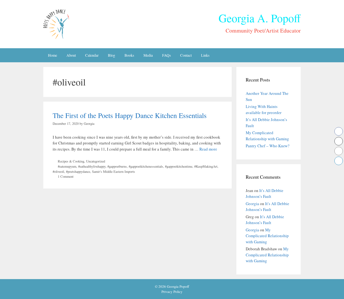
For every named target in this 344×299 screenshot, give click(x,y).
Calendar (92, 55)
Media (148, 55)
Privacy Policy (172, 291)
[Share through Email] (338, 151)
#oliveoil (58, 171)
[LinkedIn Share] (338, 161)
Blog (111, 55)
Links (205, 55)
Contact (186, 55)
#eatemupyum (67, 166)
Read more (208, 149)
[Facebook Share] (338, 131)
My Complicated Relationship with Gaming (267, 235)
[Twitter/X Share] (338, 141)
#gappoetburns (117, 166)
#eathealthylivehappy (92, 166)
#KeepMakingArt (205, 166)
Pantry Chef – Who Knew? (267, 145)
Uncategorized (95, 161)
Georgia (252, 203)
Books (129, 55)
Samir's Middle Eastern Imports (113, 171)
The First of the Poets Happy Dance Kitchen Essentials (130, 115)
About (71, 55)
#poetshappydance (78, 171)
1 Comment (65, 176)
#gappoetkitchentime (178, 166)
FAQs (166, 55)
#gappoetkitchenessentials (146, 166)
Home (52, 55)
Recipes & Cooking (71, 161)
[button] (338, 170)
